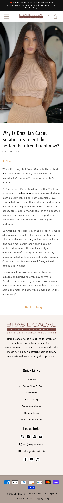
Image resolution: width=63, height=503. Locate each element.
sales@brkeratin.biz (33, 451)
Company (31, 379)
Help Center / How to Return (31, 386)
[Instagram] (37, 459)
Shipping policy (42, 499)
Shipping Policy (31, 413)
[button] (6, 16)
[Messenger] (28, 437)
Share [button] (9, 161)
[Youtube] (31, 459)
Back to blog (33, 307)
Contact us (31, 393)
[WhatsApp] (22, 437)
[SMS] (34, 437)
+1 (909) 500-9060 (33, 444)
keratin (6, 202)
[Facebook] (25, 459)
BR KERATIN (19, 494)
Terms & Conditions (31, 406)
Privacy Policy (31, 399)
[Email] (40, 437)
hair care (26, 193)
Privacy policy (50, 494)
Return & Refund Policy (31, 420)
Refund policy (35, 494)
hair (4, 173)
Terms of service (24, 499)
